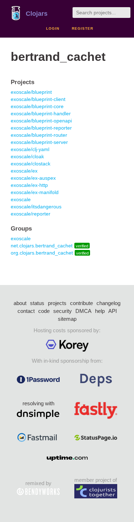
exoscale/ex (24, 171)
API (112, 311)
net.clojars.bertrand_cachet (42, 245)
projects (57, 303)
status (37, 303)
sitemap (67, 319)
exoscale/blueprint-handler (41, 113)
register (82, 28)
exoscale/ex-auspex (33, 178)
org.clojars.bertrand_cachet (42, 253)
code (44, 311)
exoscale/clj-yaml (30, 149)
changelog (108, 303)
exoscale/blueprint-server (39, 142)
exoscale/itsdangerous (36, 206)
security (62, 311)
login (52, 28)
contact (26, 311)
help (100, 311)
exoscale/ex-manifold (35, 192)
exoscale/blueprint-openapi (41, 121)
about (20, 303)
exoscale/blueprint (31, 92)
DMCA (83, 311)
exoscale (21, 199)
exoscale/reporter (30, 214)
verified (82, 246)
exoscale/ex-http (29, 185)
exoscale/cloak (27, 156)
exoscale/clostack (30, 163)
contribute (81, 303)
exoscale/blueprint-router (39, 135)
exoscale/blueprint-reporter (41, 128)
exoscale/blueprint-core (37, 106)
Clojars (37, 13)
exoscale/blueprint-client (38, 99)
